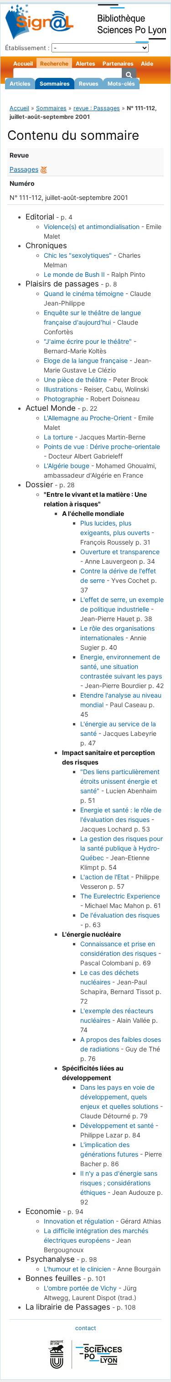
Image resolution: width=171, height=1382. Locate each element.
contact (85, 1328)
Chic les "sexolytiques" (78, 255)
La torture (58, 437)
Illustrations (61, 389)
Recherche (54, 63)
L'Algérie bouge (66, 465)
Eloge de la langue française (86, 360)
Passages (24, 169)
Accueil (23, 63)
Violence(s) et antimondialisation (92, 226)
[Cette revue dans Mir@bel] (43, 169)
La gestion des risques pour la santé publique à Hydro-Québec (121, 848)
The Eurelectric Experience (120, 896)
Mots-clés (121, 83)
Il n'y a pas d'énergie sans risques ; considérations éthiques (118, 1182)
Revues (88, 83)
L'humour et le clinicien (77, 1269)
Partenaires (118, 63)
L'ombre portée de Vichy (80, 1288)
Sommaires (55, 83)
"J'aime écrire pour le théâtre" (88, 341)
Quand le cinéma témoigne (84, 293)
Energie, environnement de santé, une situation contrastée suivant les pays (121, 666)
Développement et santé (117, 1125)
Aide (147, 63)
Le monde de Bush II (74, 274)
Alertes (85, 63)
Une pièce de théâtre (75, 379)
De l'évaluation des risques (120, 915)
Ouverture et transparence (120, 552)
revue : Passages (96, 108)
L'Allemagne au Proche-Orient (88, 418)
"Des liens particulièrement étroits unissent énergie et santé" (120, 781)
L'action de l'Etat (104, 877)
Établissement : (27, 47)
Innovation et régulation (79, 1221)
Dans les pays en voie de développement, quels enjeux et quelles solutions (119, 1096)
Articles (20, 83)
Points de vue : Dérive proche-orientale (102, 446)
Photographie (64, 399)
